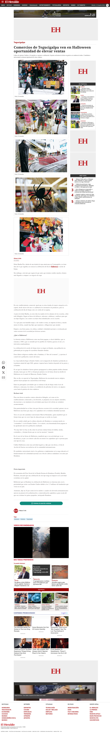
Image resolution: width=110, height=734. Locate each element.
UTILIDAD (49, 704)
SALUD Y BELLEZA (52, 710)
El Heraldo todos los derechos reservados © (13, 727)
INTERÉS (27, 704)
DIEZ (91, 712)
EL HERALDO (94, 708)
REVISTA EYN (94, 718)
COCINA (26, 710)
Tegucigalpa (29, 519)
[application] (41, 542)
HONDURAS (6, 708)
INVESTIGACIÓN (73, 708)
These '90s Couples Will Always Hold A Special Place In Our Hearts (40, 651)
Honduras (23, 519)
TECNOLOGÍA (50, 708)
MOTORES (49, 714)
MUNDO (4, 716)
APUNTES (27, 718)
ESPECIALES (28, 712)
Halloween (16, 519)
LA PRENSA (93, 710)
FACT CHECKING (73, 712)
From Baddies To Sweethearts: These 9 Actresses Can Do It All (59, 651)
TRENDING (27, 714)
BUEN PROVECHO (95, 716)
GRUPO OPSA (94, 704)
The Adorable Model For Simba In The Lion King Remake (22, 629)
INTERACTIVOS (73, 714)
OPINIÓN (27, 716)
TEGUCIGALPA (6, 710)
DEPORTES (27, 708)
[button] (3, 363)
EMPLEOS (49, 712)
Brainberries (23, 633)
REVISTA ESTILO (95, 714)
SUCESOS (5, 714)
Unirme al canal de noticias (42, 503)
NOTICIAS (5, 704)
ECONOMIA (5, 712)
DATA (69, 710)
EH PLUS (70, 704)
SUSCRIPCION (94, 720)
